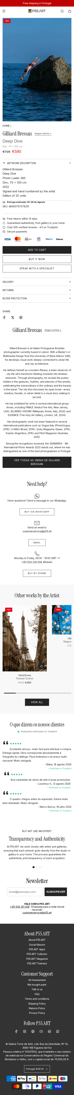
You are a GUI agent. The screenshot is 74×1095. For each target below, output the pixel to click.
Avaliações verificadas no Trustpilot (39, 731)
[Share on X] (12, 317)
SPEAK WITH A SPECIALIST (37, 268)
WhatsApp (60, 500)
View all (37, 702)
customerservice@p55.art (37, 531)
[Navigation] (4, 11)
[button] (34, 867)
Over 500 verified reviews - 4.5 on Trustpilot (32, 227)
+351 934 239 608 (32, 562)
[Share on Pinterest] (21, 317)
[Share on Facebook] (4, 317)
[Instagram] (24, 1031)
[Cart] (69, 11)
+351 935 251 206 (20, 906)
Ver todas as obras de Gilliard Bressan (37, 462)
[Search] (62, 11)
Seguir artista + (43, 133)
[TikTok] (57, 1031)
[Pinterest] (33, 1031)
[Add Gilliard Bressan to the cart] (41, 666)
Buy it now (37, 259)
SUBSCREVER (55, 891)
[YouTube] (41, 1031)
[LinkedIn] (49, 1031)
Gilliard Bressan (17, 133)
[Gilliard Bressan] (25, 638)
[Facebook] (16, 1031)
